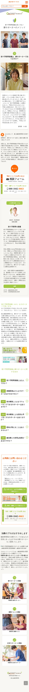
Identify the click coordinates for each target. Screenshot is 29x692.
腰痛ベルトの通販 (14, 612)
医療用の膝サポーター (14, 600)
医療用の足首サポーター (14, 662)
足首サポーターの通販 (14, 643)
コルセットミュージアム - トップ (8, 15)
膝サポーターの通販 (14, 581)
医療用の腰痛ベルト (14, 631)
